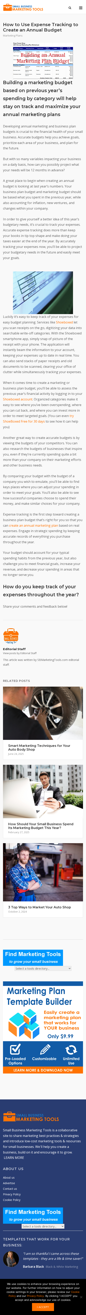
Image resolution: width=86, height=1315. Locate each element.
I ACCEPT (43, 1307)
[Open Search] (70, 8)
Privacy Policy (12, 1194)
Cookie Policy (11, 1200)
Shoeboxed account (17, 399)
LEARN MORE (14, 1157)
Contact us (10, 1189)
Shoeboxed (64, 322)
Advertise (9, 1183)
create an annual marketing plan (33, 525)
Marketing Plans (13, 35)
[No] (81, 1297)
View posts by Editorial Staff (20, 653)
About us (9, 1177)
